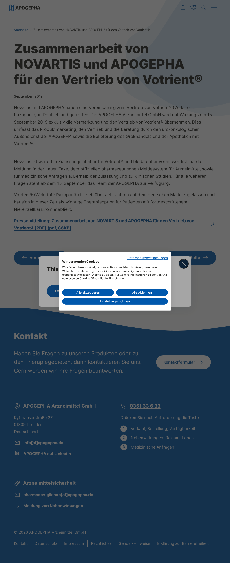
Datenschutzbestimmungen (147, 258)
